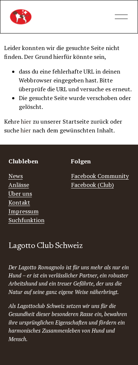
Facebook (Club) (92, 185)
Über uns (20, 193)
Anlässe (18, 185)
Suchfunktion (26, 220)
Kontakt (19, 202)
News (15, 176)
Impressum (23, 211)
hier (26, 121)
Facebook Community (100, 176)
